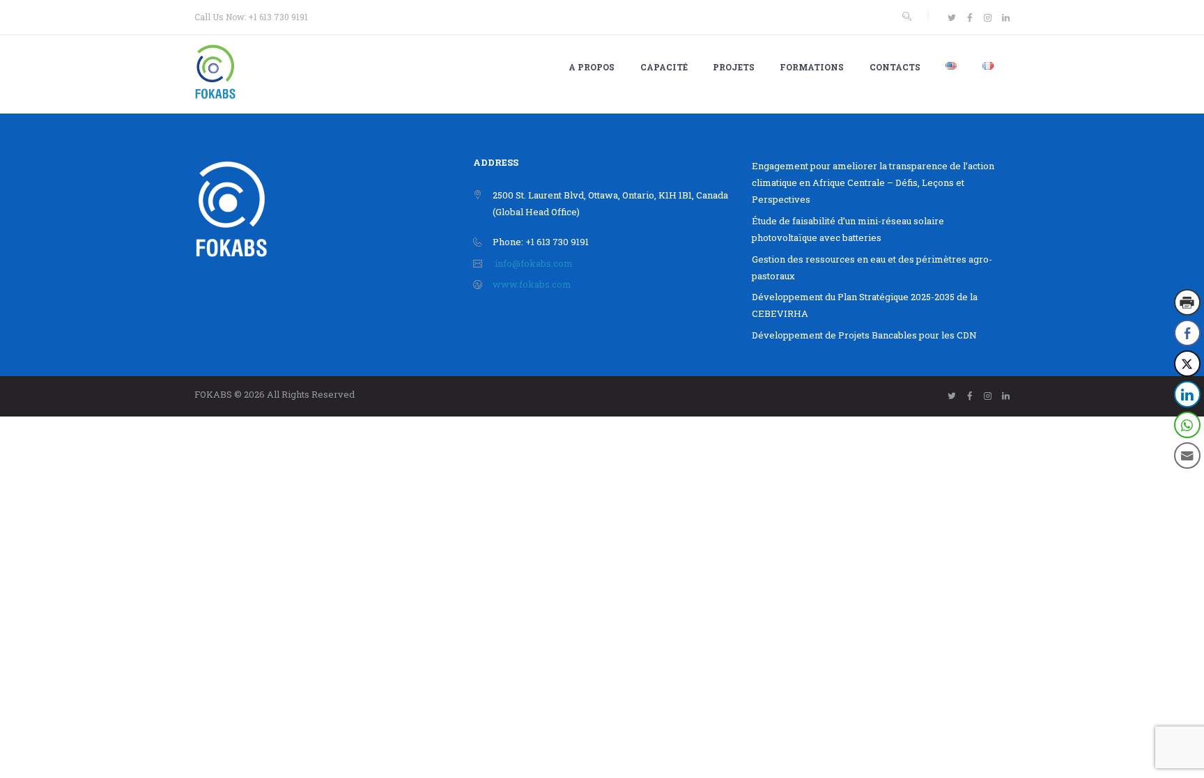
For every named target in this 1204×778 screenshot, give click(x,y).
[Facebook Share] (1187, 333)
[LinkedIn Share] (1187, 394)
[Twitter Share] (1187, 363)
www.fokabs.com (532, 284)
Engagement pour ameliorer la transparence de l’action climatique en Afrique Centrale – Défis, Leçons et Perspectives (873, 182)
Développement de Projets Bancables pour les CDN (864, 335)
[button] (1188, 483)
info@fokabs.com (534, 263)
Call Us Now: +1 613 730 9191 (251, 16)
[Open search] (906, 16)
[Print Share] (1187, 302)
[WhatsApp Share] (1187, 425)
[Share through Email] (1187, 455)
